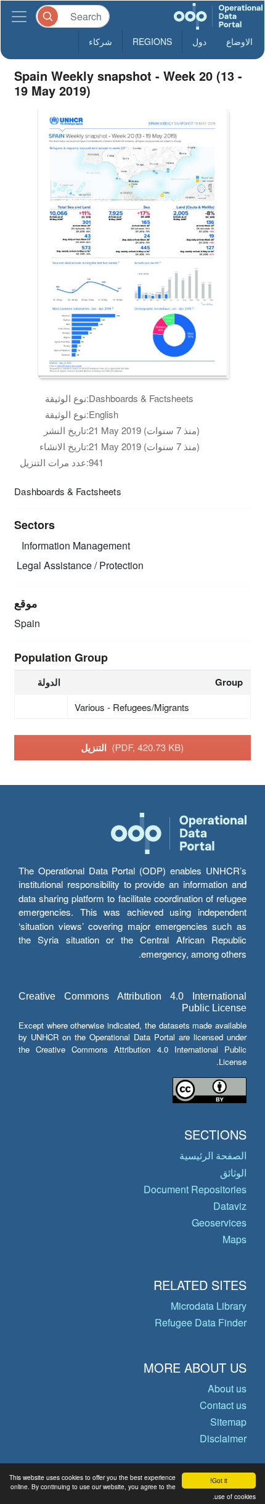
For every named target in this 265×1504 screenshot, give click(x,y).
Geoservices (219, 1222)
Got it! (218, 1480)
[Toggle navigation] (19, 16)
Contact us (223, 1405)
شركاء (100, 41)
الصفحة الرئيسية (213, 1155)
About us (227, 1388)
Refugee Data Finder (201, 1322)
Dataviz (230, 1206)
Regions (152, 41)
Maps (234, 1239)
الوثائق (233, 1172)
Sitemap (228, 1422)
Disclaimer (223, 1438)
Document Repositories (195, 1189)
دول (199, 41)
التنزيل (132, 747)
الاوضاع (239, 41)
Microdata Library (209, 1306)
